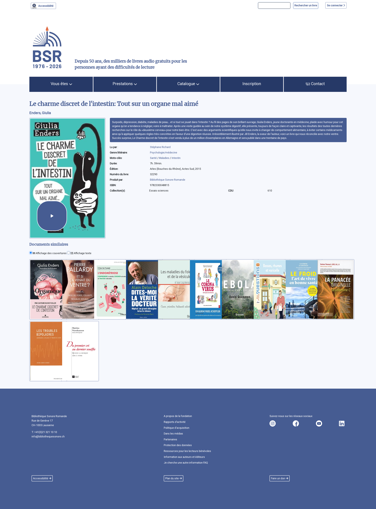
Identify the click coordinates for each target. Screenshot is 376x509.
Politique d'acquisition (176, 427)
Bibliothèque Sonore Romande (167, 179)
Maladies (164, 157)
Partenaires (170, 439)
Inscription (251, 83)
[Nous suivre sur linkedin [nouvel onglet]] (341, 423)
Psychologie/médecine (163, 152)
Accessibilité (45, 5)
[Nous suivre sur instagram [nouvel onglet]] (273, 423)
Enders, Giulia (40, 113)
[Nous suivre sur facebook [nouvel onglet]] (296, 423)
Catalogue (186, 83)
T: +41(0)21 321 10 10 (44, 432)
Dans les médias (173, 433)
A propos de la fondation (178, 416)
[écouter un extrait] (52, 216)
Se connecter (335, 5)
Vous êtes (60, 83)
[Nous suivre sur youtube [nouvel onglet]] (319, 423)
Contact (317, 83)
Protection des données (178, 445)
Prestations (123, 83)
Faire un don (278, 478)
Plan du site (172, 478)
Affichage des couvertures (51, 253)
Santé (153, 157)
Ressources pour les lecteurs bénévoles (187, 451)
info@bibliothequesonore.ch (48, 436)
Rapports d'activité (175, 421)
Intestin (176, 157)
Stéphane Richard (160, 147)
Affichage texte (82, 253)
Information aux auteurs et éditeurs (184, 456)
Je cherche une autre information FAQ (186, 462)
